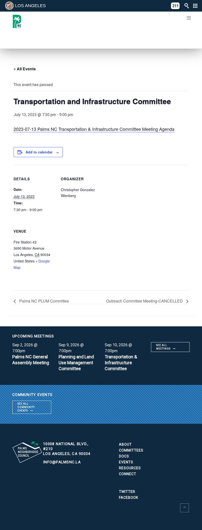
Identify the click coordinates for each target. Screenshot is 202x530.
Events (126, 462)
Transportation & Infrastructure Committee (121, 362)
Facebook (128, 498)
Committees (131, 450)
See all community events (26, 407)
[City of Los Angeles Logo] (9, 5)
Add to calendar (39, 152)
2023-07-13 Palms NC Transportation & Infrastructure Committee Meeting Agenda (94, 129)
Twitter (127, 492)
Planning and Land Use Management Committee (76, 362)
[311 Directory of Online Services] (175, 5)
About (125, 444)
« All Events (25, 69)
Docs (124, 456)
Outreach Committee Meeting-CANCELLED (145, 301)
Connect (127, 474)
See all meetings (163, 347)
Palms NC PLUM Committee (43, 301)
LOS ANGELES (30, 5)
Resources (130, 468)
